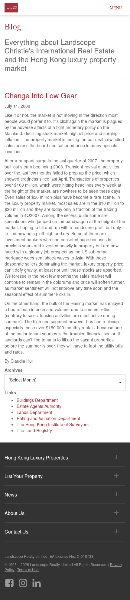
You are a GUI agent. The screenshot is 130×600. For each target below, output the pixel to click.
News (11, 494)
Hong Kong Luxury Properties (36, 457)
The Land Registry (34, 430)
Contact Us (16, 531)
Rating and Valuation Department (48, 418)
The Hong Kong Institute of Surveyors (53, 424)
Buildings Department (37, 400)
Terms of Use (28, 569)
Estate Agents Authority (39, 406)
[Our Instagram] (23, 580)
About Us (14, 513)
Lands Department (34, 412)
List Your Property (24, 476)
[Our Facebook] (9, 580)
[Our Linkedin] (36, 580)
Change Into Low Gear (41, 95)
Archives (14, 370)
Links (10, 392)
